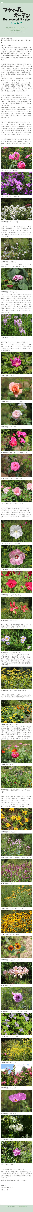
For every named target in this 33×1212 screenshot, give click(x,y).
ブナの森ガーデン (13, 1206)
